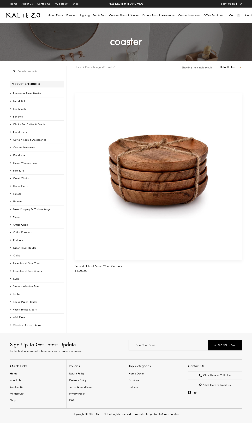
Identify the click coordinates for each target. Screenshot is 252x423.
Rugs (16, 278)
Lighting (17, 201)
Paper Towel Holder (24, 247)
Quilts (16, 255)
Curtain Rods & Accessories (29, 139)
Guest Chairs (21, 178)
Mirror (17, 217)
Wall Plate (19, 317)
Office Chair (20, 224)
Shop (76, 3)
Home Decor (20, 186)
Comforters (20, 132)
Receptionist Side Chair (27, 263)
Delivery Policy (77, 380)
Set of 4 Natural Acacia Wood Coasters (98, 266)
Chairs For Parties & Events (29, 124)
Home (13, 3)
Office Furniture (22, 232)
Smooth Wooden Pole (26, 286)
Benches (18, 116)
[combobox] (231, 67)
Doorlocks (19, 155)
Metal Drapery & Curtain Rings (31, 209)
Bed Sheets (19, 108)
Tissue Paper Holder (25, 301)
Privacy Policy (77, 393)
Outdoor (18, 240)
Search (14, 71)
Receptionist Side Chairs (27, 271)
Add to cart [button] (81, 272)
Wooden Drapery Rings (27, 325)
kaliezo (17, 193)
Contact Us (43, 3)
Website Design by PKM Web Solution (157, 414)
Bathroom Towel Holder (27, 93)
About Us (27, 3)
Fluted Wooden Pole (25, 162)
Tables (16, 294)
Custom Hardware (24, 147)
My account (61, 3)
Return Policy (76, 373)
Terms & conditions (80, 387)
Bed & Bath (19, 101)
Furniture (18, 170)
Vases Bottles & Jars (25, 309)
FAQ (72, 400)
